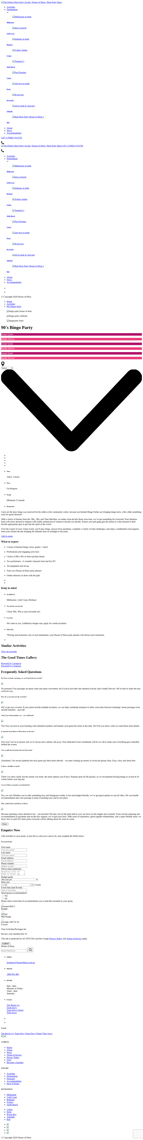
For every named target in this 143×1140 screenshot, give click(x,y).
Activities (11, 7)
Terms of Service (74, 938)
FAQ (9, 1060)
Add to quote (7, 536)
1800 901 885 (13, 974)
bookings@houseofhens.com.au (21, 962)
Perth (9, 1112)
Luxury (4, 924)
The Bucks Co (13, 1005)
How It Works (13, 1084)
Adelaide (11, 1117)
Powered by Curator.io (11, 663)
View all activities (9, 651)
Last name (5, 852)
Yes (6, 896)
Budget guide (7, 877)
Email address (7, 858)
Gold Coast (12, 1097)
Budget (4, 909)
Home (9, 301)
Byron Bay (11, 1114)
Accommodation (14, 133)
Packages (11, 1078)
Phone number (7, 863)
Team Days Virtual (15, 1010)
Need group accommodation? (14, 893)
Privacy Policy (55, 938)
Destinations (12, 9)
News (9, 130)
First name (5, 847)
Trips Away (12, 1013)
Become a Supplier (15, 1062)
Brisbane (11, 1100)
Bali (8, 1119)
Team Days (12, 1007)
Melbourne (11, 1095)
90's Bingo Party (14, 306)
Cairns (9, 1109)
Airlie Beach (12, 1105)
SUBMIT (5, 944)
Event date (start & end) (11, 887)
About (9, 128)
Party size (5, 882)
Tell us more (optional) (11, 869)
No (6, 898)
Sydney (10, 1102)
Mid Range (6, 916)
